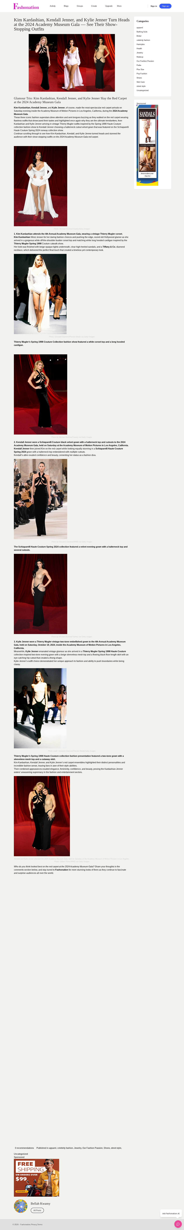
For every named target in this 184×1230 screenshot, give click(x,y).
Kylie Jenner (31, 651)
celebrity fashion (65, 1148)
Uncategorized (21, 1154)
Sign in (154, 6)
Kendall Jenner (21, 448)
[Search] (144, 6)
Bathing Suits (142, 32)
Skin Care (141, 82)
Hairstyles (141, 44)
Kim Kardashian (22, 237)
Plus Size (140, 69)
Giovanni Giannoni (65, 751)
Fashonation (61, 870)
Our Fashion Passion (92, 1148)
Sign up (165, 6)
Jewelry (77, 1148)
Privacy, (34, 1224)
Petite (139, 65)
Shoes (107, 1148)
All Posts (37, 1210)
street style (116, 1148)
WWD (76, 542)
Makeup (140, 57)
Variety (76, 229)
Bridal (139, 36)
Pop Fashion (142, 73)
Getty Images (86, 437)
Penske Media (75, 337)
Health (139, 48)
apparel (52, 1148)
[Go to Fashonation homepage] (26, 6)
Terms (39, 1224)
